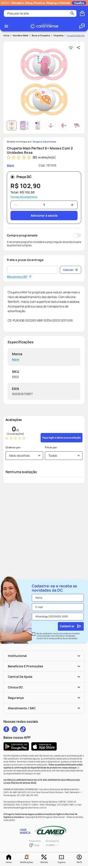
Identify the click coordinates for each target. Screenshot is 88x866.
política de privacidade (66, 638)
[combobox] (40, 13)
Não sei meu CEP (17, 276)
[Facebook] (6, 729)
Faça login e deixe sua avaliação (61, 437)
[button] (26, 859)
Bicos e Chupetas (41, 35)
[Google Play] (16, 746)
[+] (72, 205)
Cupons (61, 862)
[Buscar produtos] (72, 13)
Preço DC (24, 176)
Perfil (79, 862)
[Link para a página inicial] (6, 35)
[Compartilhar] (78, 47)
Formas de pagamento (24, 197)
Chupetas (58, 35)
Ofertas (44, 862)
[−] (16, 205)
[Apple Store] (44, 746)
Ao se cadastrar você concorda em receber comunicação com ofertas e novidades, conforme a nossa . (58, 636)
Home (9, 862)
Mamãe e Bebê (20, 35)
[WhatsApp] (82, 26)
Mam (15, 359)
